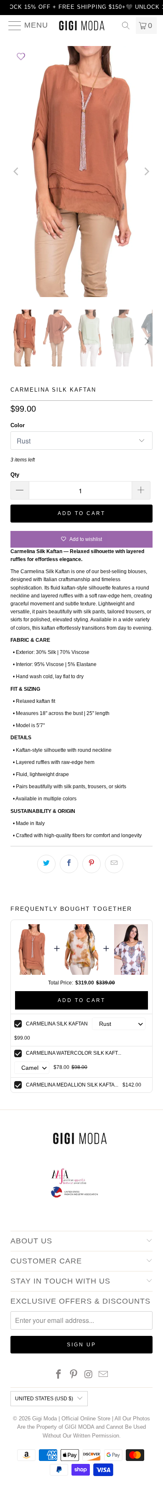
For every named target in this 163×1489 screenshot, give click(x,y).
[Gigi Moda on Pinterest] (73, 1375)
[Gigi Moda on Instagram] (88, 1375)
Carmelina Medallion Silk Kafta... (72, 1085)
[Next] (146, 171)
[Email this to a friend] (114, 864)
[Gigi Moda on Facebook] (59, 1375)
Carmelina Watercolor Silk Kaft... (73, 1053)
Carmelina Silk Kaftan (57, 1024)
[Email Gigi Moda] (103, 1375)
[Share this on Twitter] (46, 864)
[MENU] (11, 25)
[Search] (126, 25)
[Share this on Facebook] (69, 864)
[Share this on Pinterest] (91, 864)
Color (17, 425)
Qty (14, 475)
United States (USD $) (44, 1399)
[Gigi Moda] (81, 25)
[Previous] (16, 171)
